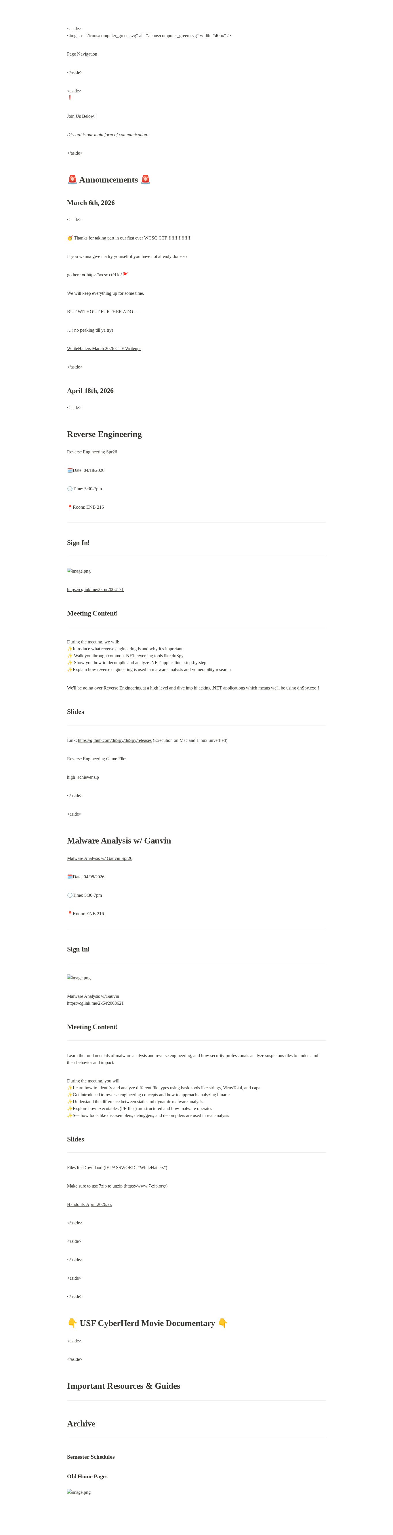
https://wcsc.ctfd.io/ (104, 274)
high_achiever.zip (83, 777)
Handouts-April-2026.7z (89, 1204)
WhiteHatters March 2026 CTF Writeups (104, 348)
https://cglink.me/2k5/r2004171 (95, 589)
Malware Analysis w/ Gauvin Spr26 (99, 858)
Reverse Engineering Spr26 (92, 451)
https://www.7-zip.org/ (145, 1185)
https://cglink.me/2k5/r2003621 (95, 1003)
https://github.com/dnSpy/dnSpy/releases (115, 740)
